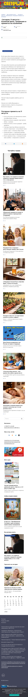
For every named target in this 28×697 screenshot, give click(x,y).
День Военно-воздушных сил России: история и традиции (12, 343)
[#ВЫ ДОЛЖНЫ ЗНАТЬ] (14, 552)
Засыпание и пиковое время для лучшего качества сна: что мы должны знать (12, 407)
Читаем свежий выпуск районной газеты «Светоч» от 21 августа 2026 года (13, 487)
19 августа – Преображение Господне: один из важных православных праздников (12, 523)
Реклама (3, 619)
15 (18, 601)
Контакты (3, 622)
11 (7, 601)
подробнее (7, 690)
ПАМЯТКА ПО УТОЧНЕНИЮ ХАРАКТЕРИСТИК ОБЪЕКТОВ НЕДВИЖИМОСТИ (12, 442)
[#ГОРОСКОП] (14, 585)
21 (16, 603)
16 (21, 601)
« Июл (5, 611)
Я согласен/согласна (14, 695)
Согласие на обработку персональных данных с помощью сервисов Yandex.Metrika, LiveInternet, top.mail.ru (13, 663)
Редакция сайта (5, 620)
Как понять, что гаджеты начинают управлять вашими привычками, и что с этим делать (13, 178)
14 (16, 601)
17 (4, 603)
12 (10, 601)
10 (4, 601)
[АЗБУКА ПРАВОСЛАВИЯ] (12, 519)
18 (7, 603)
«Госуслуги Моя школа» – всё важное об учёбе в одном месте (12, 372)
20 (13, 603)
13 (13, 601)
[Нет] (26, 692)
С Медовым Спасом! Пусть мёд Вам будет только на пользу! (13, 282)
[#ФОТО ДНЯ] (12, 482)
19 (10, 603)
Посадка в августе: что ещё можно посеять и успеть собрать (13, 316)
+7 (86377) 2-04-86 (9, 426)
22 (19, 603)
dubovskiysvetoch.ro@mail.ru (12, 427)
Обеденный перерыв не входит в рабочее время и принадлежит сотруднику (13, 214)
